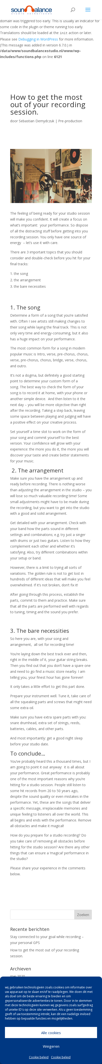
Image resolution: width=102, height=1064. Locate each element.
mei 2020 (17, 976)
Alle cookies (51, 1032)
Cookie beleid (39, 1057)
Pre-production (70, 121)
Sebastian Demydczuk (36, 121)
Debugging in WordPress (38, 39)
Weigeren (51, 1046)
